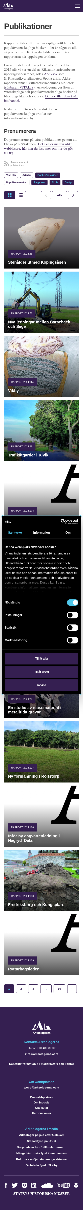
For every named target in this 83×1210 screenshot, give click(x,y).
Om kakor (41, 1107)
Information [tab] (41, 532)
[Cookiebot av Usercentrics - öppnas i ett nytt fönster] (60, 521)
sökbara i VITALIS (19, 87)
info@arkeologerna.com (41, 1053)
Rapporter (39, 182)
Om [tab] (68, 532)
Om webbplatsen (41, 1097)
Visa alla (11, 175)
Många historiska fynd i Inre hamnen (41, 1153)
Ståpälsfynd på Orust (41, 1141)
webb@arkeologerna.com (41, 1087)
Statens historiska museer (41, 1194)
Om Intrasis (41, 1102)
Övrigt (68, 182)
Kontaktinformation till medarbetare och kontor (41, 1063)
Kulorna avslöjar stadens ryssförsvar (41, 1159)
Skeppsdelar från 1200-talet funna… (41, 1147)
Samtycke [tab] (15, 532)
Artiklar (26, 175)
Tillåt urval (41, 672)
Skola (55, 182)
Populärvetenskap (16, 182)
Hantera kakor (41, 1113)
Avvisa (41, 685)
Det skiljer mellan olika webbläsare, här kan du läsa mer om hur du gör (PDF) (38, 148)
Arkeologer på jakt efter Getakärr (41, 1134)
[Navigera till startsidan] (41, 1033)
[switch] (72, 615)
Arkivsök (51, 73)
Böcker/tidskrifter (47, 175)
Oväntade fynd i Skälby (42, 1165)
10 (59, 988)
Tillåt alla (41, 658)
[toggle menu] (77, 5)
